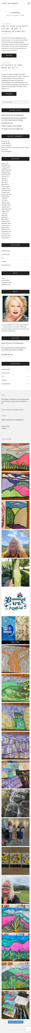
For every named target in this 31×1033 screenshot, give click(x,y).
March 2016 (5, 184)
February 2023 (6, 166)
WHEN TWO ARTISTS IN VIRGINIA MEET (13, 115)
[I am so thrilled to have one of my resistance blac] (15, 601)
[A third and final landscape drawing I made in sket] (15, 919)
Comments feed (6, 282)
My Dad (8, 143)
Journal (4, 261)
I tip (8, 141)
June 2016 (5, 180)
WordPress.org (6, 284)
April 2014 (4, 217)
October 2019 (5, 168)
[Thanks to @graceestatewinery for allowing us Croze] (15, 774)
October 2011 (5, 238)
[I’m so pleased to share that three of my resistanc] (15, 861)
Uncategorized (6, 62)
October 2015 (5, 192)
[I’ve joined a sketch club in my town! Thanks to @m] (15, 1005)
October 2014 (5, 207)
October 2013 (5, 225)
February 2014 (6, 221)
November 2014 (6, 205)
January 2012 (6, 233)
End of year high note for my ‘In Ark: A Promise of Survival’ (15, 28)
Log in (3, 278)
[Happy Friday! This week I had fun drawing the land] (15, 457)
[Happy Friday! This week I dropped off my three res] (15, 832)
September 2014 (6, 209)
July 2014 (4, 213)
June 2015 (5, 201)
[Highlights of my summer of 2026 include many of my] (15, 803)
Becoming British (7, 123)
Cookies (4, 428)
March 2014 (5, 219)
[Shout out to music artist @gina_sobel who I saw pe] (15, 544)
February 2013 (6, 229)
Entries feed (5, 280)
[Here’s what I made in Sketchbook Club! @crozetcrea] (15, 659)
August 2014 (5, 211)
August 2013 (5, 227)
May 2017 (4, 178)
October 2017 (5, 176)
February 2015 (6, 203)
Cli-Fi (3, 258)
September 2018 (6, 170)
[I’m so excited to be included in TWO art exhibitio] (15, 630)
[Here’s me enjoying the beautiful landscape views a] (15, 890)
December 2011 (6, 235)
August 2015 (5, 196)
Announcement (6, 24)
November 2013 (6, 223)
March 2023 (5, 164)
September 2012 (6, 231)
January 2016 (6, 188)
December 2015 (6, 190)
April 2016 (4, 182)
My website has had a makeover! (12, 129)
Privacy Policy (6, 426)
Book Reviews (6, 254)
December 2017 (6, 174)
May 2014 (4, 215)
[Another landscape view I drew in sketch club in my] (15, 947)
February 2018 (6, 172)
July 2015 (4, 198)
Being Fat (8, 145)
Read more (9, 55)
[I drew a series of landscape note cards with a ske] (15, 976)
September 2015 (6, 194)
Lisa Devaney (10, 3)
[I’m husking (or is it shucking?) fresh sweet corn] (15, 573)
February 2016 (6, 186)
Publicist (24, 401)
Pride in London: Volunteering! (12, 126)
